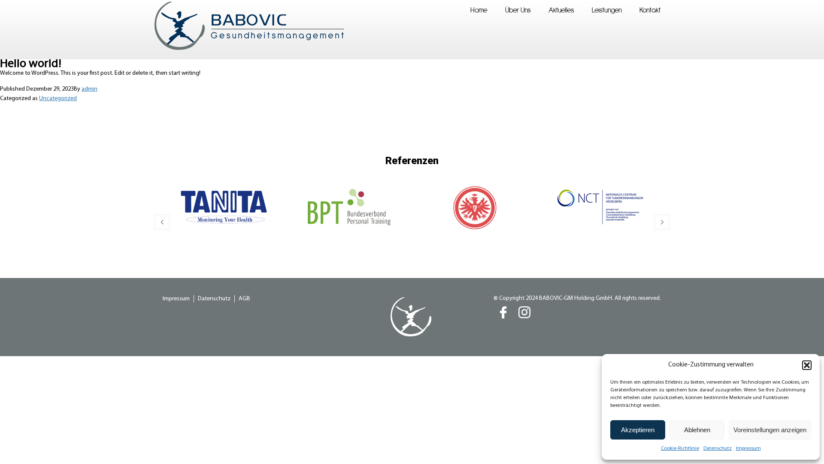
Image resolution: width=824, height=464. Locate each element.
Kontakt (650, 10)
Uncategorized (58, 98)
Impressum (748, 448)
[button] (807, 365)
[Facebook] (503, 314)
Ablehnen (697, 429)
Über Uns (518, 10)
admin (89, 89)
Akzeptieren (637, 429)
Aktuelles (561, 10)
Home (479, 10)
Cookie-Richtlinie (680, 448)
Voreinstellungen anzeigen (769, 429)
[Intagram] (524, 314)
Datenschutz (717, 448)
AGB (244, 299)
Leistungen (607, 10)
